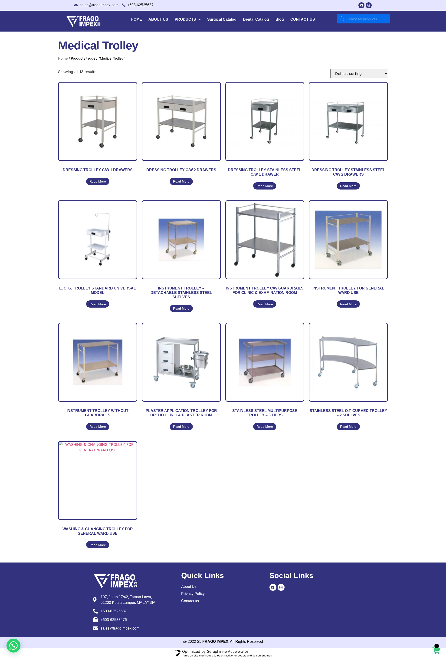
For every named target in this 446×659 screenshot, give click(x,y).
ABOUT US (158, 19)
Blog (279, 19)
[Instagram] (369, 5)
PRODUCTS (185, 19)
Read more (97, 181)
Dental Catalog (256, 19)
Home (63, 58)
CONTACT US (302, 19)
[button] (13, 646)
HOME (136, 19)
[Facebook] (361, 5)
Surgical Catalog (221, 19)
